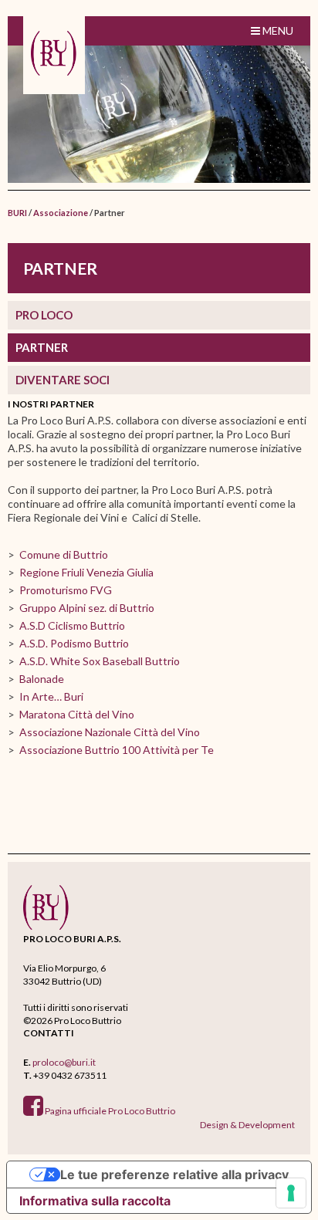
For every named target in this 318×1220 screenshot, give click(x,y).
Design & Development (247, 1124)
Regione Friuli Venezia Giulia (86, 572)
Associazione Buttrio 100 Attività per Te (116, 749)
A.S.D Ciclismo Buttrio (72, 625)
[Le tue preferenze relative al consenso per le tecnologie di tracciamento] (291, 1193)
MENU (276, 30)
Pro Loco (44, 315)
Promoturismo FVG (65, 589)
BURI (17, 213)
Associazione (60, 213)
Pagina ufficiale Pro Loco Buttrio (109, 1111)
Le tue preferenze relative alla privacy (174, 1174)
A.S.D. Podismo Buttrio (74, 643)
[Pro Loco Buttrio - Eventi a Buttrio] (54, 54)
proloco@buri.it (64, 1062)
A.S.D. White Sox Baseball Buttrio (99, 660)
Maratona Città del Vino (76, 714)
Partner (41, 347)
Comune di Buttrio (63, 554)
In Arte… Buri (51, 696)
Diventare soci (62, 380)
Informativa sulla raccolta (95, 1200)
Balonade (41, 678)
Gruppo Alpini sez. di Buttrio (86, 607)
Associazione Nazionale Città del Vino (109, 731)
